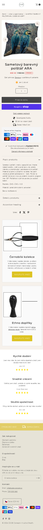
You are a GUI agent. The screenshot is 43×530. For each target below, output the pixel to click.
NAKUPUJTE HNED (22, 274)
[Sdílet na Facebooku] (20, 212)
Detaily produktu (11, 198)
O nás (4, 457)
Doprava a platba (8, 442)
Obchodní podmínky (9, 440)
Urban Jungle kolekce (16, 14)
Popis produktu (10, 159)
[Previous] (5, 39)
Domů (4, 14)
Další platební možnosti (21, 113)
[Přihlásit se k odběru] (38, 478)
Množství (21, 86)
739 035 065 (13, 491)
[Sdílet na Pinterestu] (28, 212)
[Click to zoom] (37, 23)
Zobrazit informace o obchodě (22, 151)
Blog (3, 460)
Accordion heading (12, 204)
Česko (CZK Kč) (13, 501)
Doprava (18, 77)
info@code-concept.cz (14, 488)
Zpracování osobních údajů (11, 447)
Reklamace (6, 444)
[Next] (37, 39)
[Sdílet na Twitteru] (24, 212)
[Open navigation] (3, 5)
